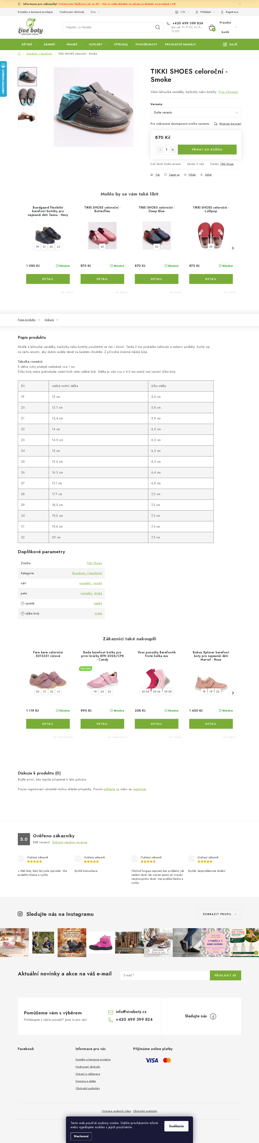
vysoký (97, 583)
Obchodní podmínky (88, 1088)
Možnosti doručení (230, 124)
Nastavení (81, 1136)
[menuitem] (29, 44)
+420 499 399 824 (187, 23)
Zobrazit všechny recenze (69, 842)
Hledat (157, 27)
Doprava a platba (86, 1081)
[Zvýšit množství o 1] (172, 149)
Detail (48, 279)
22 (51, 247)
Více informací (228, 92)
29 (211, 247)
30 (102, 247)
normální (85, 583)
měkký (98, 603)
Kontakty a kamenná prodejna (35, 12)
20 (37, 691)
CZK (183, 12)
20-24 (145, 691)
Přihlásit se (225, 975)
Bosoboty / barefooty (87, 573)
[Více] (230, 44)
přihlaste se (111, 789)
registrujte (139, 789)
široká (98, 593)
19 (37, 247)
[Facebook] (213, 1016)
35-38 (168, 691)
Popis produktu (26, 320)
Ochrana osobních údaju (116, 1111)
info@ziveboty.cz (131, 1012)
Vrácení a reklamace (88, 1074)
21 (44, 247)
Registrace (232, 12)
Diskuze (49, 320)
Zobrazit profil (217, 914)
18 (204, 691)
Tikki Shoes (227, 164)
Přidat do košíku (207, 149)
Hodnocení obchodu (72, 12)
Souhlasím (176, 1126)
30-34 (157, 691)
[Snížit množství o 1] (160, 149)
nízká (98, 613)
